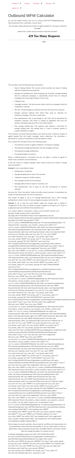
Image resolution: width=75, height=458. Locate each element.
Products (15, 3)
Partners (49, 3)
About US (15, 8)
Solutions (36, 3)
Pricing (27, 3)
